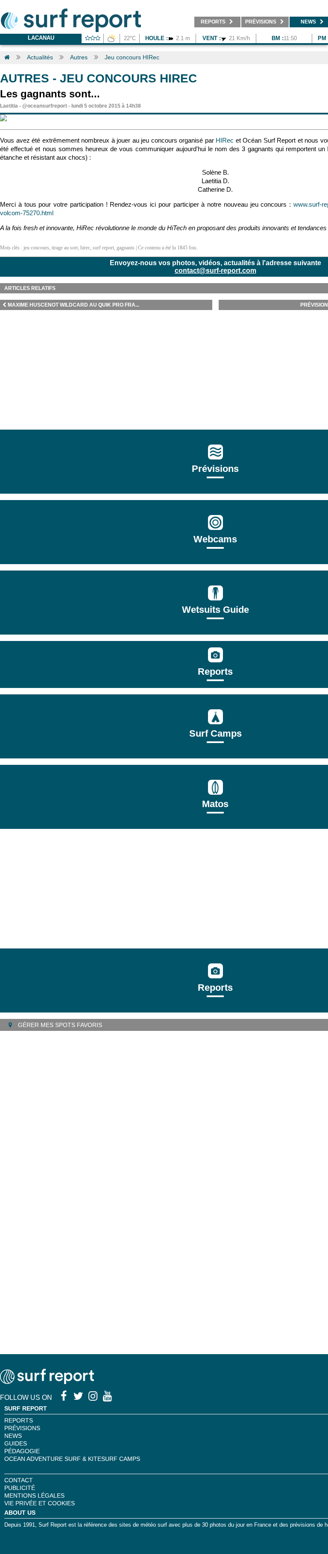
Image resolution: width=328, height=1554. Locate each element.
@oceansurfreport (44, 106)
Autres (79, 57)
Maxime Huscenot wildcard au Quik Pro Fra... (73, 305)
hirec (85, 248)
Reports (215, 671)
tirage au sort (65, 248)
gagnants (126, 248)
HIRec (225, 140)
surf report (103, 248)
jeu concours (36, 248)
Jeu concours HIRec (132, 57)
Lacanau (41, 38)
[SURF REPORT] (47, 1381)
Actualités (40, 57)
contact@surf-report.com (215, 270)
